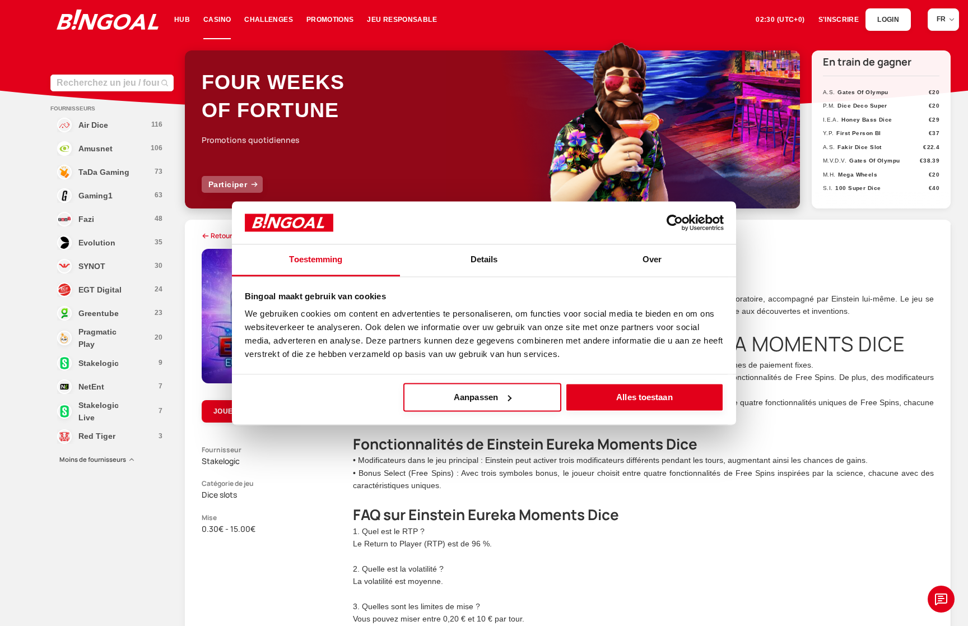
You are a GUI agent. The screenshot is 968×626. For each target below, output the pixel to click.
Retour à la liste (235, 235)
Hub (182, 20)
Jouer (225, 411)
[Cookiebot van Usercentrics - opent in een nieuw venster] (675, 222)
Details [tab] (484, 260)
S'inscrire (838, 20)
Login (888, 20)
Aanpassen (476, 397)
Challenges (268, 20)
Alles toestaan (644, 397)
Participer (227, 184)
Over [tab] (652, 260)
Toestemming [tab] (315, 260)
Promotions (330, 20)
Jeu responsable (401, 20)
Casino (217, 20)
